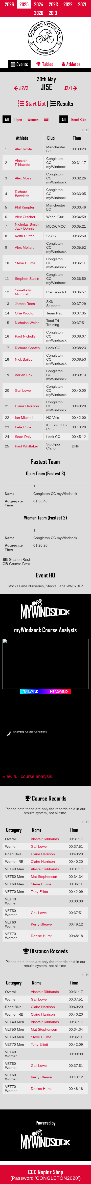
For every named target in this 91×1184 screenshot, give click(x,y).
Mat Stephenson (44, 877)
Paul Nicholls (25, 336)
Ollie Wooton (25, 313)
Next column (86, 129)
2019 (53, 13)
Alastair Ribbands (22, 163)
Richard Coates (27, 348)
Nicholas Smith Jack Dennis (27, 226)
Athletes (73, 64)
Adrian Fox (23, 375)
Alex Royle (23, 149)
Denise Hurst (41, 936)
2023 (53, 4)
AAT (47, 119)
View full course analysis (27, 776)
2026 (9, 4)
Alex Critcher (25, 217)
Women (33, 119)
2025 (24, 4)
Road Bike (78, 119)
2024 (38, 4)
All (7, 119)
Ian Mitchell (24, 418)
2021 (82, 4)
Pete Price (23, 427)
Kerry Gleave (41, 924)
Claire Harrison (27, 406)
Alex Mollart (24, 247)
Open (18, 119)
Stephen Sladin (27, 279)
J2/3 (23, 88)
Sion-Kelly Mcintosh (23, 292)
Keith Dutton (25, 236)
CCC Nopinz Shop (45, 1174)
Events (21, 64)
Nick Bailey (23, 359)
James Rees (25, 304)
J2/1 (68, 88)
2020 (38, 13)
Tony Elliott (39, 892)
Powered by (46, 1123)
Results (64, 103)
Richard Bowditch (22, 194)
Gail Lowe (23, 390)
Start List (35, 103)
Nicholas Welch (27, 323)
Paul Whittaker (26, 446)
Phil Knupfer (24, 207)
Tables (47, 64)
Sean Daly (23, 437)
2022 (68, 4)
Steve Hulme (25, 263)
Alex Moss (23, 178)
